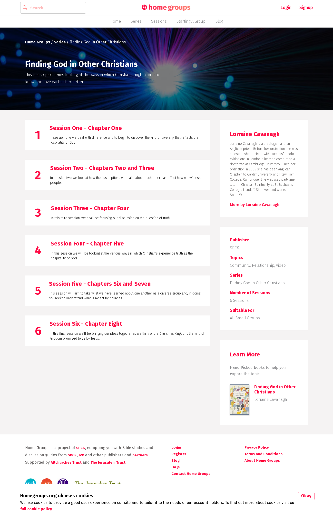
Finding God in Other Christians (257, 283)
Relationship (263, 265)
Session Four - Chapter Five (87, 243)
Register (178, 454)
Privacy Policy (257, 447)
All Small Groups (245, 318)
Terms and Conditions (264, 454)
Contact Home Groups (190, 473)
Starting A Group (191, 21)
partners (140, 455)
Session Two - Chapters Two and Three (102, 168)
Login (286, 7)
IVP (81, 455)
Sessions (159, 21)
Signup (306, 7)
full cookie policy (36, 509)
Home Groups (37, 42)
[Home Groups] (166, 7)
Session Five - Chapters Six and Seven (100, 283)
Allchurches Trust (66, 462)
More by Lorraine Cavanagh (254, 204)
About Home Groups (262, 460)
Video (281, 265)
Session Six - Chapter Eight (85, 323)
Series (136, 21)
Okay (306, 496)
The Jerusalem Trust (108, 462)
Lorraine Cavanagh (270, 399)
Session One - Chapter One (85, 128)
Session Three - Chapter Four (90, 208)
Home (115, 21)
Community (240, 265)
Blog (219, 21)
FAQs (175, 467)
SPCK (234, 247)
